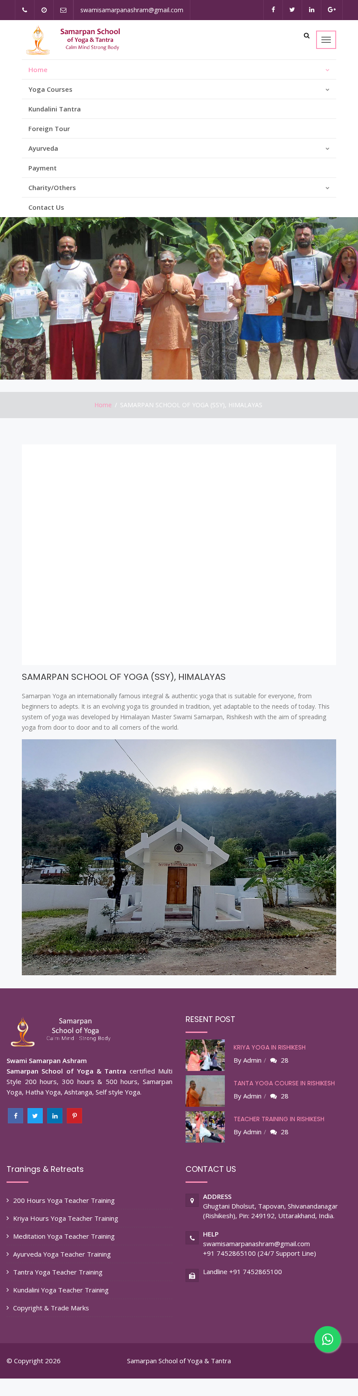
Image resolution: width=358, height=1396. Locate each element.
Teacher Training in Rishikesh (279, 1119)
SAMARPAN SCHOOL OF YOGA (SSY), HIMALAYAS (124, 677)
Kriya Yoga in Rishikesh (270, 1047)
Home (38, 69)
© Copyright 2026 (34, 1360)
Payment (42, 167)
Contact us (46, 207)
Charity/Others (52, 187)
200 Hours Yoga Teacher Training (64, 1200)
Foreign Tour (49, 128)
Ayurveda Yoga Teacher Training (62, 1254)
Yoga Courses (50, 89)
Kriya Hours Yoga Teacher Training (65, 1218)
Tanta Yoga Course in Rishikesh (284, 1083)
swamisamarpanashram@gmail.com (131, 10)
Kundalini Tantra (54, 108)
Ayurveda (43, 148)
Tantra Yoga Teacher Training (58, 1272)
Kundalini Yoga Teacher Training (61, 1289)
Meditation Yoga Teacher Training (64, 1236)
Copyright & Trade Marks (51, 1307)
